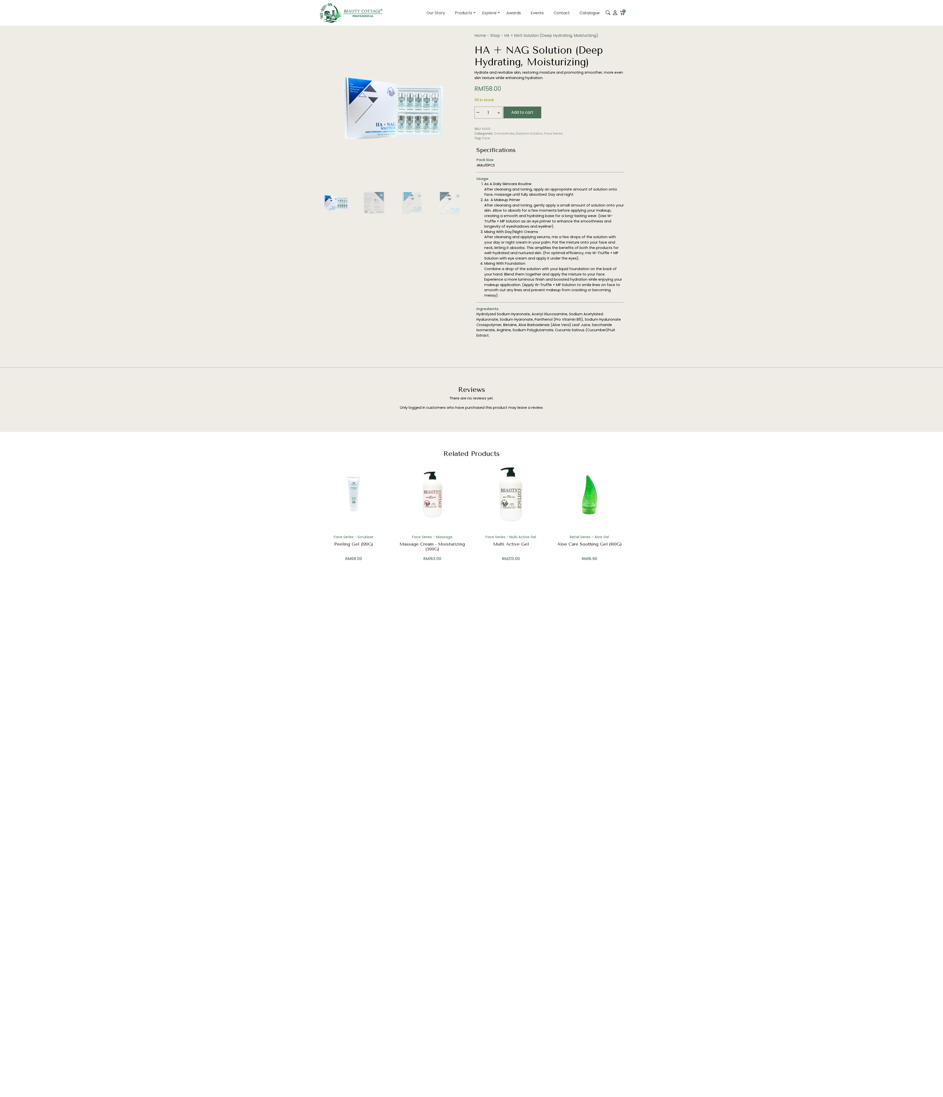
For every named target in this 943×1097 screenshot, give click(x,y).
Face (486, 138)
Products (463, 13)
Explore (489, 13)
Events (537, 13)
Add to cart (522, 112)
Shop (495, 35)
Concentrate (504, 133)
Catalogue (590, 13)
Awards (513, 13)
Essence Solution (529, 133)
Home (480, 35)
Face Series (553, 133)
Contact (562, 13)
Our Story (436, 13)
